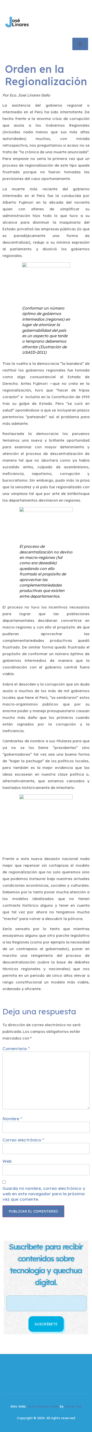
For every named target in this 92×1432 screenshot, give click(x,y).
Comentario (16, 1048)
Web (7, 1161)
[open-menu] (80, 44)
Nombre (12, 1118)
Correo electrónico (23, 1139)
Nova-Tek (73, 1406)
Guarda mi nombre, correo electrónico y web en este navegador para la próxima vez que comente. (43, 1194)
